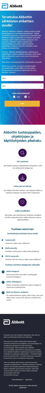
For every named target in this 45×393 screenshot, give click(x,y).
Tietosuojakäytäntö (17, 379)
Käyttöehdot (28, 379)
